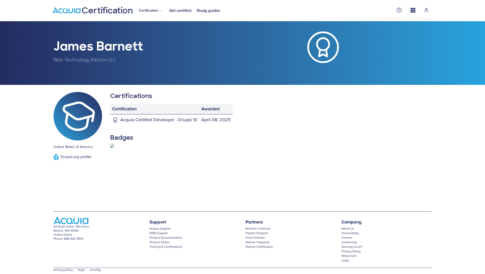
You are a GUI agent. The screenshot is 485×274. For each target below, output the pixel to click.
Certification (148, 10)
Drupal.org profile (76, 157)
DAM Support (159, 233)
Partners (254, 222)
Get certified (180, 11)
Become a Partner (258, 228)
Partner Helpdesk (258, 242)
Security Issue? (352, 246)
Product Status (160, 242)
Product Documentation (166, 237)
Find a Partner (255, 237)
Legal (345, 260)
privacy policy (63, 269)
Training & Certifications (166, 246)
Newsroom (349, 256)
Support (158, 222)
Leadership (349, 242)
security (95, 269)
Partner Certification (259, 246)
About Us (348, 228)
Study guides (208, 11)
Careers (347, 237)
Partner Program (257, 233)
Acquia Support (160, 228)
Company (351, 222)
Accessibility (350, 233)
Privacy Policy (351, 251)
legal (81, 269)
